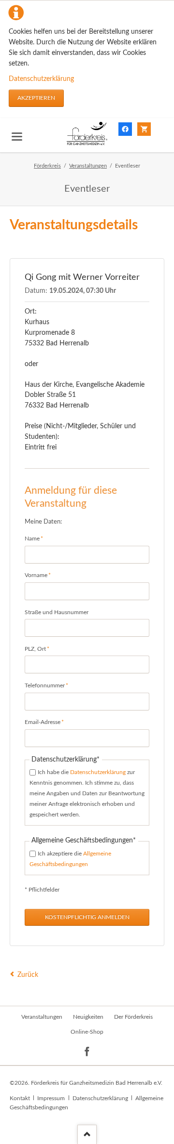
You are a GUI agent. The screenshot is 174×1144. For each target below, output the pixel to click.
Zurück (27, 975)
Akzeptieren (36, 98)
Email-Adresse (44, 722)
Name (37, 538)
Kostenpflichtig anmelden (87, 917)
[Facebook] (87, 1051)
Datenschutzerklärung (41, 79)
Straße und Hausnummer (56, 612)
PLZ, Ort (37, 648)
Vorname (38, 575)
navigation (17, 136)
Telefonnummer (46, 685)
